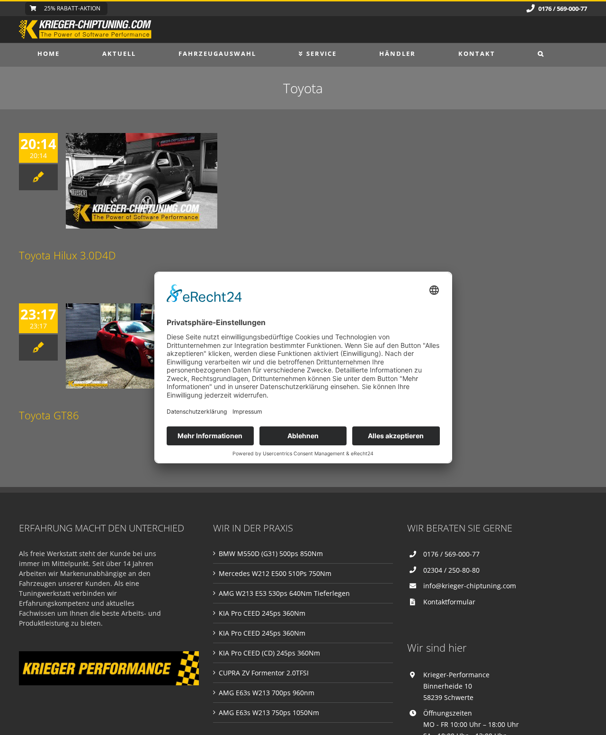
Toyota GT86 (49, 415)
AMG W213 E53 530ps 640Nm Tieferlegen (284, 593)
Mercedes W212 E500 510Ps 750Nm (275, 573)
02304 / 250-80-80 (451, 570)
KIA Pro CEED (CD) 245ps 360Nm (269, 652)
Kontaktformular (449, 601)
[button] (541, 53)
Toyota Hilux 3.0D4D (67, 255)
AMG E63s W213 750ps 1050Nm (269, 712)
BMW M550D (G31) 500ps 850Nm (271, 553)
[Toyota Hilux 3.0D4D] (141, 181)
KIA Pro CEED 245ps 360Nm (262, 613)
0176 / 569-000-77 (451, 553)
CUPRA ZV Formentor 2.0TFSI (264, 672)
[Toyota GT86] (141, 346)
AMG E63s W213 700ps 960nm (266, 692)
